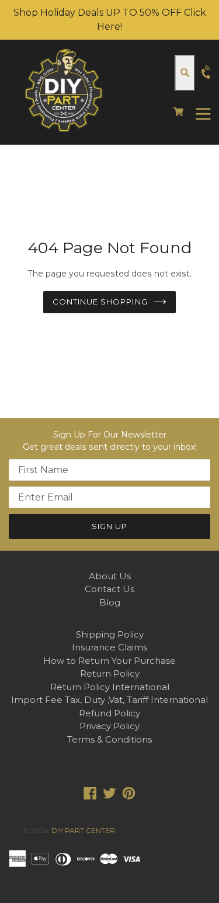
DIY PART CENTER (83, 830)
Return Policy (110, 673)
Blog (109, 602)
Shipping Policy (110, 634)
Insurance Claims (109, 647)
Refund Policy (109, 713)
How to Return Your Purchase (109, 660)
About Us (110, 576)
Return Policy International (109, 686)
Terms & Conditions (109, 739)
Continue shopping (100, 301)
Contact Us (109, 588)
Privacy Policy (109, 726)
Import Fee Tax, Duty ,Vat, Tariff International (109, 699)
